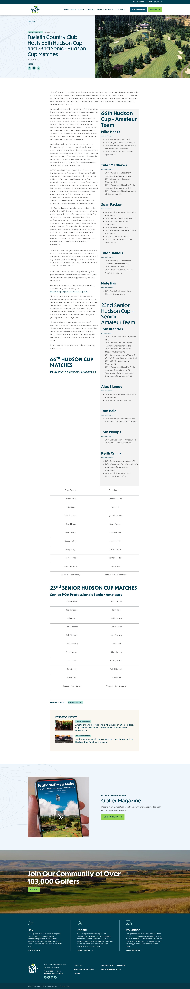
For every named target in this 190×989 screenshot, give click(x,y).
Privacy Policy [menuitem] (65, 986)
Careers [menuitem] (77, 973)
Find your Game (34, 950)
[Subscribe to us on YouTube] (55, 977)
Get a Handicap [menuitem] (138, 2)
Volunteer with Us (133, 950)
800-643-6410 (57, 973)
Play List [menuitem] (149, 2)
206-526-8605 (55, 971)
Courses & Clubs (104, 10)
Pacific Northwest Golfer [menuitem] (111, 969)
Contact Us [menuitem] (78, 965)
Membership (69, 10)
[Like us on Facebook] (45, 977)
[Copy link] (38, 68)
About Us (119, 10)
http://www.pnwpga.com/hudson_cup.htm (68, 291)
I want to (154, 9)
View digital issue (111, 817)
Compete (90, 10)
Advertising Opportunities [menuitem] (84, 969)
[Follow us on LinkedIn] (52, 977)
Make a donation (83, 950)
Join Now (34, 889)
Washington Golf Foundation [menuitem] (113, 965)
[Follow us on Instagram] (48, 977)
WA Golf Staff (35, 60)
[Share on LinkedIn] (29, 68)
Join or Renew (138, 10)
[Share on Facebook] (34, 68)
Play (80, 10)
